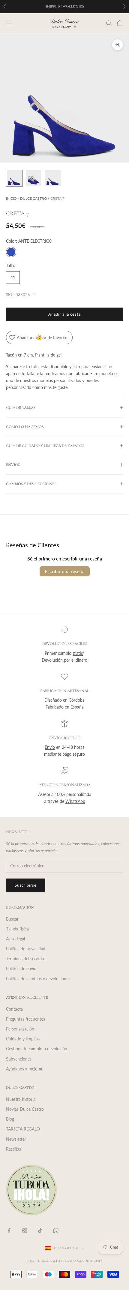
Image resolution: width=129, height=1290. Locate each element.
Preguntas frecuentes (25, 1018)
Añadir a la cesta (64, 314)
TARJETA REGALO (23, 1128)
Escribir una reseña (65, 571)
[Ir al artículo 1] (14, 178)
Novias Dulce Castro (25, 1109)
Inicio (11, 198)
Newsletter (16, 1139)
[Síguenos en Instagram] (25, 1231)
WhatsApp (75, 801)
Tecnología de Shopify (83, 1261)
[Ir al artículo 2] (33, 178)
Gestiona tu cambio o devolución (36, 1048)
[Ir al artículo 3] (52, 178)
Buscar (12, 918)
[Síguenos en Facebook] (9, 1231)
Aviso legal (15, 938)
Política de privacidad (25, 948)
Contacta (14, 1009)
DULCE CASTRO (33, 198)
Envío (50, 747)
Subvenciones (19, 1058)
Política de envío (21, 968)
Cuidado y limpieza (23, 1038)
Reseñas (13, 1149)
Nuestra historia (20, 1099)
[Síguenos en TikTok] (40, 1231)
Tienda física (17, 928)
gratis (78, 653)
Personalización (20, 1028)
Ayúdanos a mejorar (24, 1068)
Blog (10, 1119)
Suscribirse (26, 885)
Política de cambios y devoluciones (38, 978)
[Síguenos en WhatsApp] (56, 1231)
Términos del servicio (25, 958)
